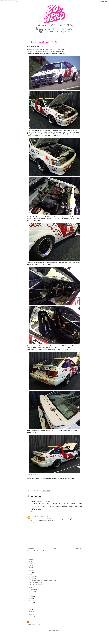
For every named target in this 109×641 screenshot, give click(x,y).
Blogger (57, 630)
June (31, 596)
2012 (30, 616)
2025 (30, 559)
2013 (30, 614)
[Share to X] (46, 491)
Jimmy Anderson (35, 516)
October (32, 587)
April (31, 600)
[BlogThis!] (44, 491)
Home (54, 548)
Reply (32, 511)
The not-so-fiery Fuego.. (36, 582)
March (32, 602)
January (32, 607)
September (33, 589)
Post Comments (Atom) (40, 550)
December (33, 576)
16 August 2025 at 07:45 (47, 516)
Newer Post (31, 548)
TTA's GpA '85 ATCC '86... (36, 584)
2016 (30, 574)
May (31, 598)
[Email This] (43, 491)
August (32, 591)
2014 (30, 612)
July (31, 594)
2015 (30, 609)
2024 (30, 561)
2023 (30, 563)
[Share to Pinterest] (49, 491)
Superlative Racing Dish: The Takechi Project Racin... (43, 580)
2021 (30, 565)
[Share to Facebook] (48, 491)
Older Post (78, 548)
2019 (30, 567)
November (33, 578)
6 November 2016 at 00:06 (45, 501)
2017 (30, 572)
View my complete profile (33, 624)
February (32, 604)
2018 (30, 570)
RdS (30, 622)
